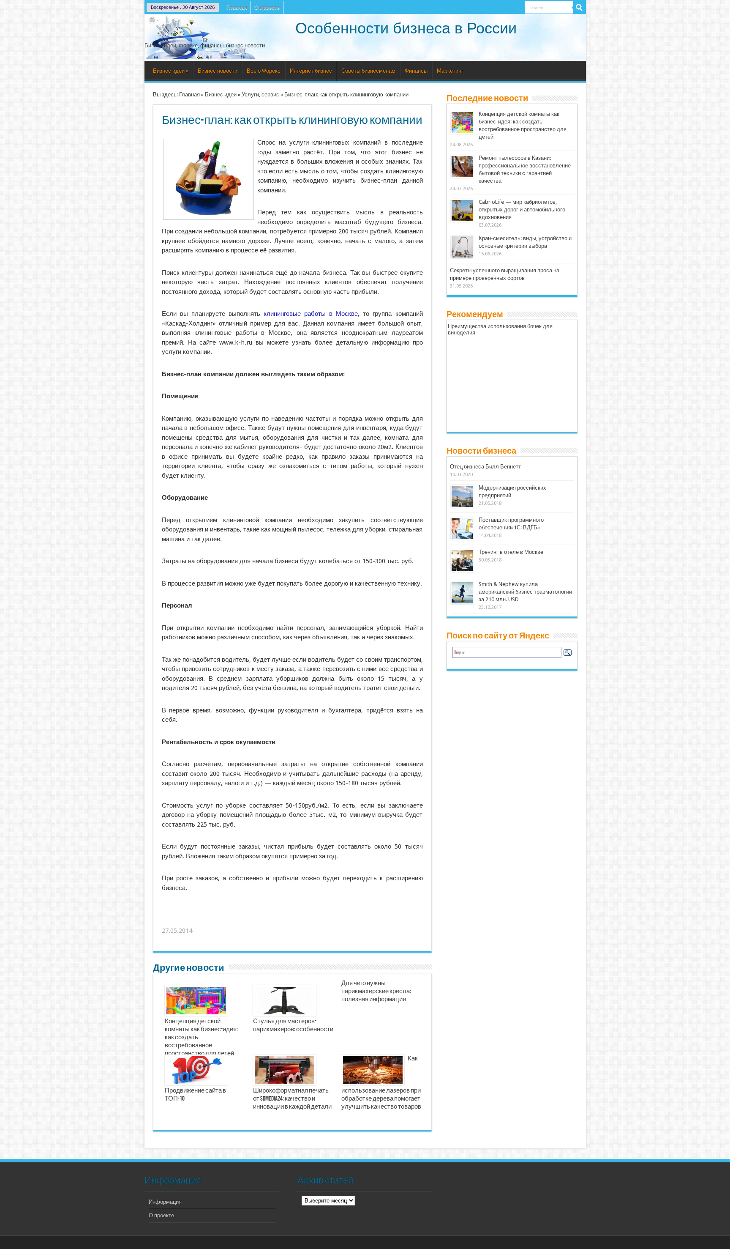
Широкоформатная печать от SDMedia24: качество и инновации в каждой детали (292, 1099)
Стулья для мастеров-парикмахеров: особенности (293, 1025)
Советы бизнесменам (368, 71)
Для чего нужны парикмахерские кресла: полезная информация (376, 991)
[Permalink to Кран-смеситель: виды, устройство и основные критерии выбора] (462, 256)
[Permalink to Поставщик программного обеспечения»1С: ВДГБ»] (462, 538)
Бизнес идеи (170, 71)
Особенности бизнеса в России (406, 28)
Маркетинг (450, 71)
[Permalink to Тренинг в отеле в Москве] (462, 570)
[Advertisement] (293, 920)
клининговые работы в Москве (311, 314)
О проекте (267, 7)
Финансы (416, 71)
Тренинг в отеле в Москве (511, 552)
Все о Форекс (264, 71)
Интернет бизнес (311, 71)
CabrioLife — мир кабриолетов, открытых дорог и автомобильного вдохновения (522, 209)
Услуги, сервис (260, 94)
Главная (236, 7)
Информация (165, 1202)
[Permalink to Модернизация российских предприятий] (462, 506)
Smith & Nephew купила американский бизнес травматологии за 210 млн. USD (525, 592)
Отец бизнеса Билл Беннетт (485, 466)
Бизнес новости (217, 71)
